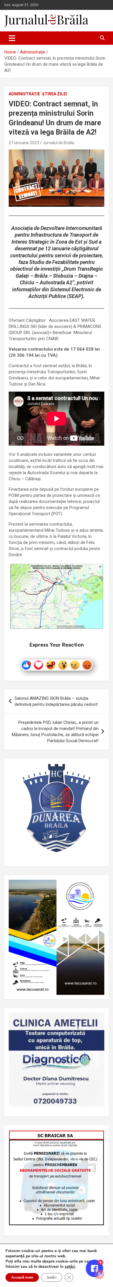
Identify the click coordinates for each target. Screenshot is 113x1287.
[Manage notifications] (99, 1274)
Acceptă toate (22, 1277)
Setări (52, 1277)
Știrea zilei (54, 94)
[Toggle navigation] (12, 38)
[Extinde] (97, 1020)
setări (70, 1266)
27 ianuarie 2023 (24, 142)
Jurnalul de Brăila (58, 142)
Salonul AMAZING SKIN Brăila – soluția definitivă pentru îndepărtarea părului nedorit (56, 701)
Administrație (24, 94)
